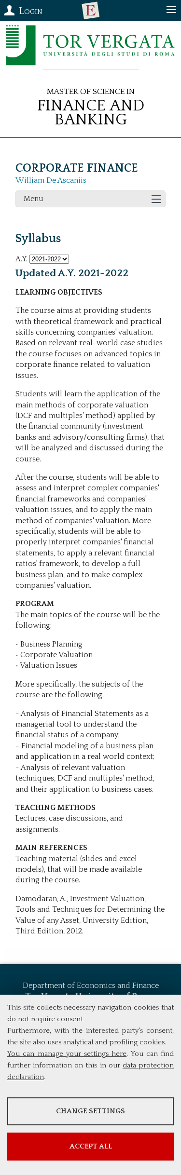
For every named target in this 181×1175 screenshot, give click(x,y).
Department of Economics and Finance (91, 985)
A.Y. (21, 259)
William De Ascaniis (50, 180)
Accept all (91, 1146)
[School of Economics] (90, 10)
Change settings (90, 1111)
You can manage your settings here (66, 1054)
